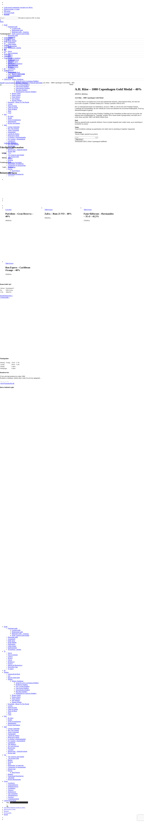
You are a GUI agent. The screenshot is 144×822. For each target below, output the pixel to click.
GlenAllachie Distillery (23, 690)
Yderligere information (11, 143)
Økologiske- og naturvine (16, 765)
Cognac (10, 706)
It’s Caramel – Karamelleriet (16, 741)
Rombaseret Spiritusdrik (15, 162)
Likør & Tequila (13, 709)
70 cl (9, 153)
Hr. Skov (10, 718)
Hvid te (10, 658)
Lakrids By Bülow (13, 735)
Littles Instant (12, 646)
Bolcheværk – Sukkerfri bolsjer (17, 751)
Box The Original (13, 730)
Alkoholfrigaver (13, 795)
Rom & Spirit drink (18, 74)
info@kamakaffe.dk (7, 383)
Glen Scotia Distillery (22, 688)
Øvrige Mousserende (14, 779)
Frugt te (10, 663)
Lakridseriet (11, 742)
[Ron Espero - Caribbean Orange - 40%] (20, 261)
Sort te (10, 653)
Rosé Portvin (16, 772)
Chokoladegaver (13, 65)
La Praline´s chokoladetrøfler (17, 739)
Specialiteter (7, 47)
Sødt (5, 49)
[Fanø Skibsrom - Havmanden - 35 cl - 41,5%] (99, 208)
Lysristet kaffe (16, 630)
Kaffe (5, 41)
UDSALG (7, 79)
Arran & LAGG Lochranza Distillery (27, 683)
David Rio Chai (13, 667)
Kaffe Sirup (11, 641)
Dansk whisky (16, 697)
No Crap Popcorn (13, 746)
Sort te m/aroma (13, 655)
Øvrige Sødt (11, 753)
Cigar (9, 714)
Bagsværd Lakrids (13, 737)
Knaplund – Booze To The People (18, 704)
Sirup (9, 713)
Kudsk (10, 720)
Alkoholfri (7, 56)
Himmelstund (12, 723)
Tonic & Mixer (12, 711)
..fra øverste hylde (13, 758)
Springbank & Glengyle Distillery (26, 693)
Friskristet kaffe (12, 628)
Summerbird (11, 734)
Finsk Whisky (16, 699)
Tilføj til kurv (79, 139)
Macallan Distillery (21, 691)
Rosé (9, 764)
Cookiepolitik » (5, 297)
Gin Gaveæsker (16, 76)
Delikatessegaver (13, 67)
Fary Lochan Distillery (23, 686)
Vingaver (11, 70)
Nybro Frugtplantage (14, 721)
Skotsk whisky (16, 695)
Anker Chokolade (13, 732)
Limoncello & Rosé (14, 674)
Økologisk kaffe (13, 637)
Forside (2, 83)
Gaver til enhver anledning (12, 58)
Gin (9, 676)
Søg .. (8, 802)
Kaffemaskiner (12, 648)
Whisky (10, 679)
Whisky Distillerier (17, 681)
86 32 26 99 (4, 381)
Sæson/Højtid (8, 38)
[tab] (11, 143)
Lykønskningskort (13, 60)
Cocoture (11, 749)
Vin (5, 51)
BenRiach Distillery (22, 684)
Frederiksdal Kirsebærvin (16, 776)
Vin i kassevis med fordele (16, 756)
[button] (2, 21)
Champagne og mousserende (17, 767)
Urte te (10, 660)
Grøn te (10, 656)
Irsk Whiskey (16, 700)
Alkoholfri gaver (13, 61)
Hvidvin (10, 762)
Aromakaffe (11, 639)
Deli (5, 716)
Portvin (10, 771)
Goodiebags (11, 68)
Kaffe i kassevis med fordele (20, 635)
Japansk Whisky (17, 702)
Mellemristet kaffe (17, 632)
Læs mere (8, 209)
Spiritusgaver (12, 72)
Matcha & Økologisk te (15, 665)
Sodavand (7, 54)
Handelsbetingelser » (6, 296)
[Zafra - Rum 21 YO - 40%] (60, 208)
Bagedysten (11, 748)
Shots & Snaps (12, 707)
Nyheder (6, 39)
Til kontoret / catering (14, 649)
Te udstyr (11, 669)
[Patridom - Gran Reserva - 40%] (20, 208)
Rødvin (10, 760)
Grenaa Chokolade (13, 728)
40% (9, 158)
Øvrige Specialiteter (14, 725)
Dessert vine (11, 769)
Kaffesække (11, 644)
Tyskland (10, 167)
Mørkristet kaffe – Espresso (20, 634)
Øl (4, 52)
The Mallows (12, 744)
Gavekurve (11, 63)
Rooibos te (11, 662)
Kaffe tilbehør (12, 642)
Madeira (10, 774)
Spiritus (6, 45)
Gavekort (11, 77)
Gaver (6, 781)
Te (4, 43)
